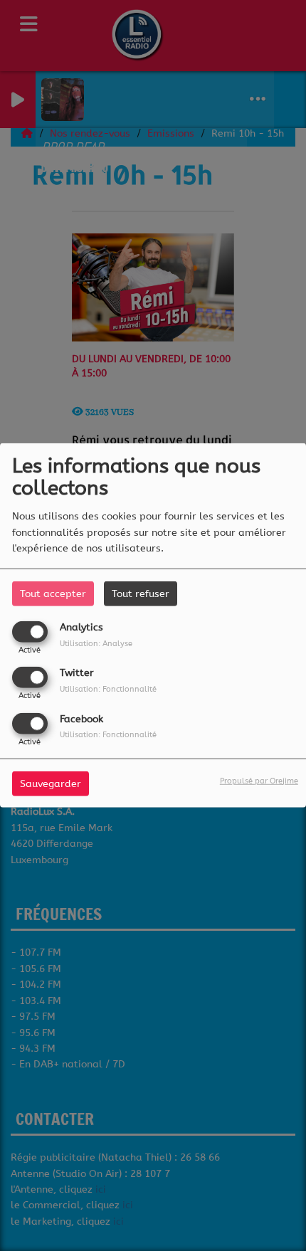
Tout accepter (53, 594)
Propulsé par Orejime (259, 780)
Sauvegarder (50, 783)
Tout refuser (140, 594)
